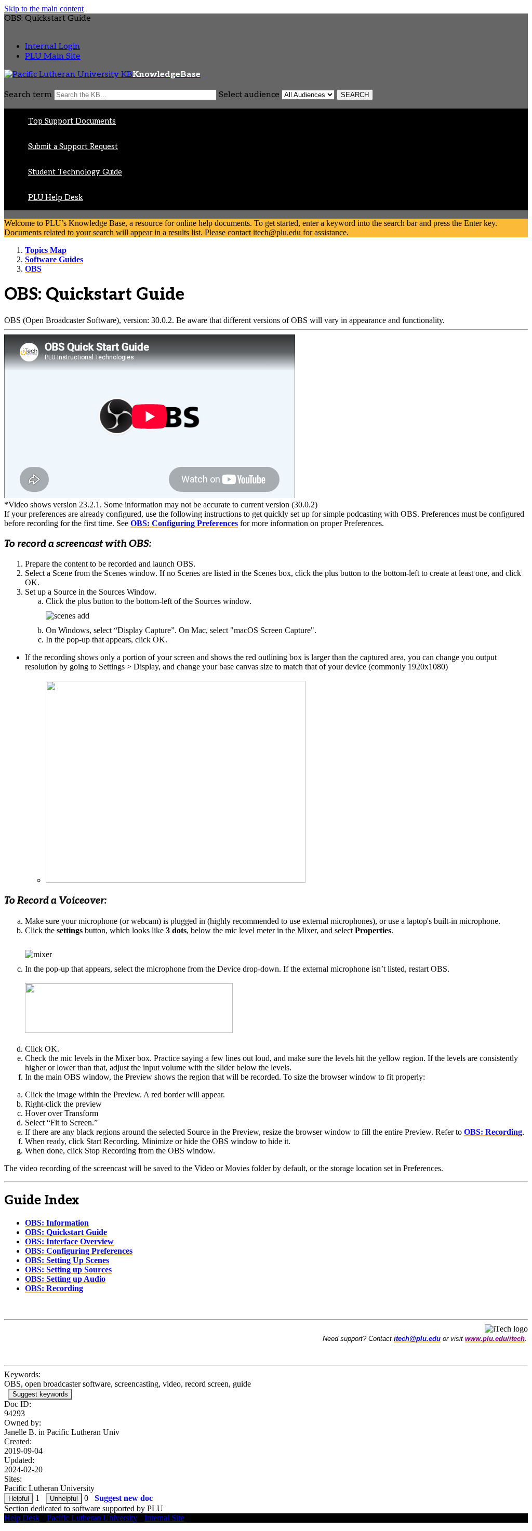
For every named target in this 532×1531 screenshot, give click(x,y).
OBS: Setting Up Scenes (67, 1260)
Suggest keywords (40, 1394)
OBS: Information (57, 1222)
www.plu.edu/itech (495, 1338)
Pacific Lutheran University (92, 1517)
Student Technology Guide (75, 172)
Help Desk (21, 1517)
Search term (28, 95)
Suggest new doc (124, 1498)
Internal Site (164, 1517)
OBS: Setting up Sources (68, 1269)
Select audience (249, 95)
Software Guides (54, 259)
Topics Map (45, 250)
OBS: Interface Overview (69, 1241)
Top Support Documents (72, 121)
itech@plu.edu (417, 1338)
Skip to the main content (44, 8)
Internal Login (52, 46)
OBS (33, 268)
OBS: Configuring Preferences (184, 523)
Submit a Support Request (73, 146)
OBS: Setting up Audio (65, 1278)
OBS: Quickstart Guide (66, 1232)
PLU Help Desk (55, 197)
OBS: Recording (493, 1131)
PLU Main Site (53, 56)
